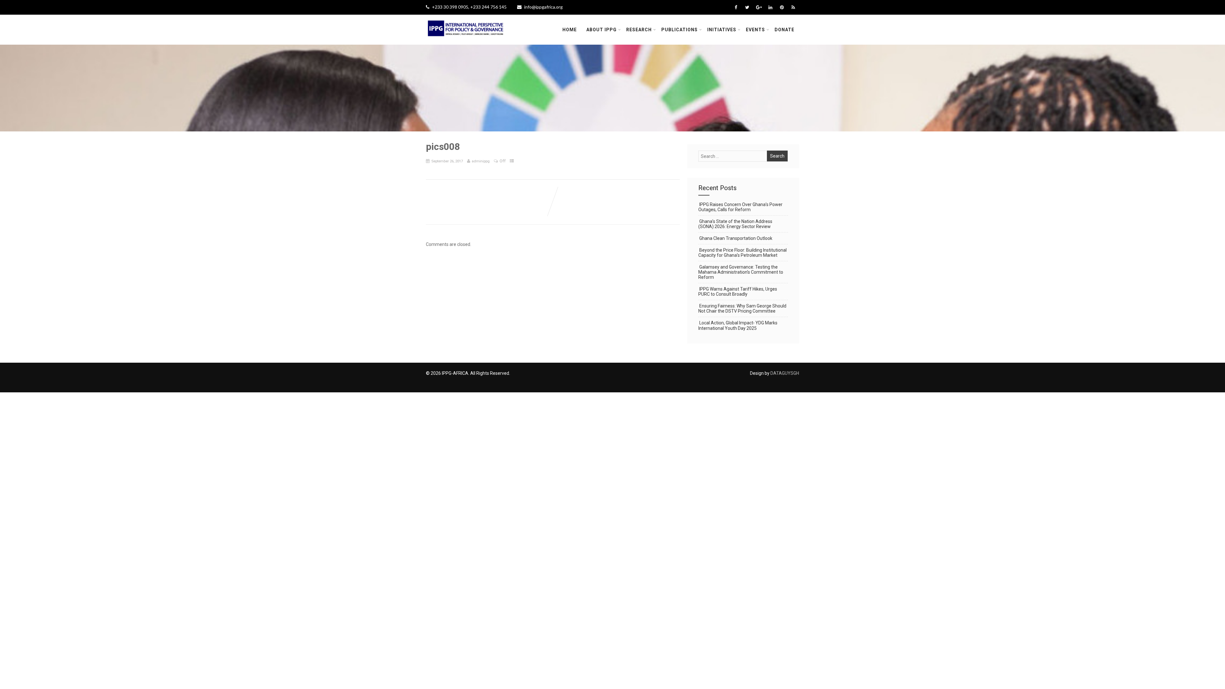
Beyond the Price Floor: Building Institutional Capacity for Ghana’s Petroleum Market (742, 253)
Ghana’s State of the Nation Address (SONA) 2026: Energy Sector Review (735, 224)
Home (569, 29)
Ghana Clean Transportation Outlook (735, 238)
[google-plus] (758, 7)
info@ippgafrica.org (543, 7)
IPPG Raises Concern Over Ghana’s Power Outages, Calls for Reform (740, 207)
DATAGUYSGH (784, 373)
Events (755, 29)
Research (639, 29)
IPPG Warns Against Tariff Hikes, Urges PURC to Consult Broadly (737, 291)
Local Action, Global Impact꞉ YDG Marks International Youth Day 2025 (737, 325)
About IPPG (601, 29)
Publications (679, 29)
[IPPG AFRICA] (466, 40)
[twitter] (747, 7)
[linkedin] (770, 7)
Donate (784, 29)
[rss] (793, 7)
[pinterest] (781, 7)
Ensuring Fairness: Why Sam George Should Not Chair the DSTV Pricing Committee (742, 308)
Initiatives (721, 29)
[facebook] (735, 7)
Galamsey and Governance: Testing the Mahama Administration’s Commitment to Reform (740, 272)
